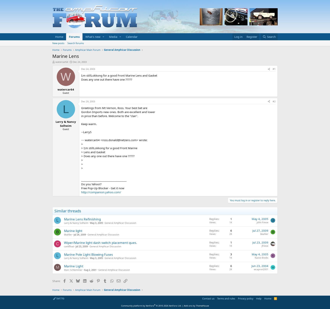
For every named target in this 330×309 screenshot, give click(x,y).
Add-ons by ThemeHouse (196, 305)
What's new (92, 37)
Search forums (75, 43)
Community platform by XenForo (151, 305)
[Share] (268, 69)
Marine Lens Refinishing (82, 219)
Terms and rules (226, 298)
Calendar (132, 37)
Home (59, 37)
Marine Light (73, 266)
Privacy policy (245, 298)
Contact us (208, 298)
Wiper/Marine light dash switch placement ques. (100, 242)
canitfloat (69, 246)
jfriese (265, 246)
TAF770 (60, 298)
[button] (103, 36)
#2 (274, 101)
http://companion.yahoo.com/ (101, 192)
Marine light (73, 231)
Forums (74, 37)
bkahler (68, 234)
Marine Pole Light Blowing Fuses (88, 254)
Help (258, 298)
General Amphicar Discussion (120, 223)
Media (113, 37)
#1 (274, 69)
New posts (58, 43)
